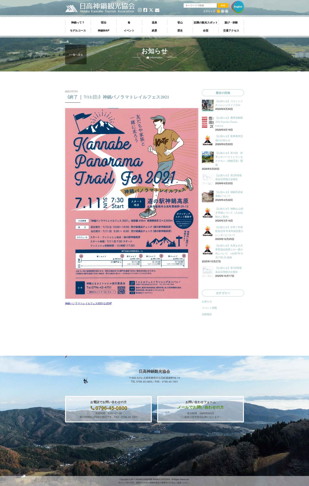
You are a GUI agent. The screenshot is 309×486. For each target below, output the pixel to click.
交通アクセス (231, 30)
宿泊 (103, 22)
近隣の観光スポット (206, 22)
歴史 (180, 30)
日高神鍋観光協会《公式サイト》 (100, 8)
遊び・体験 (231, 22)
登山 (180, 22)
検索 (223, 5)
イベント (129, 30)
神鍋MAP (103, 30)
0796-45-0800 (111, 407)
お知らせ (207, 301)
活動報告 (207, 314)
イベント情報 (209, 307)
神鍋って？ (78, 22)
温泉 (154, 22)
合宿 (205, 30)
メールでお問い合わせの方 (200, 407)
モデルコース (78, 30)
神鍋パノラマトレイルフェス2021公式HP (88, 303)
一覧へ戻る (76, 54)
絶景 (154, 30)
